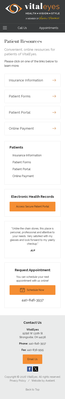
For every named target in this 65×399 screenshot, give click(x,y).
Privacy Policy (18, 380)
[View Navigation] (6, 28)
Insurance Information (27, 155)
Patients (16, 147)
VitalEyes (32, 376)
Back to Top (33, 389)
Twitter (35, 369)
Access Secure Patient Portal (32, 206)
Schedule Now (35, 289)
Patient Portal (21, 169)
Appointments (48, 28)
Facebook (29, 369)
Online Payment (23, 176)
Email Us (32, 359)
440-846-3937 (37, 343)
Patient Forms (21, 162)
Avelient (50, 380)
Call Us (22, 28)
